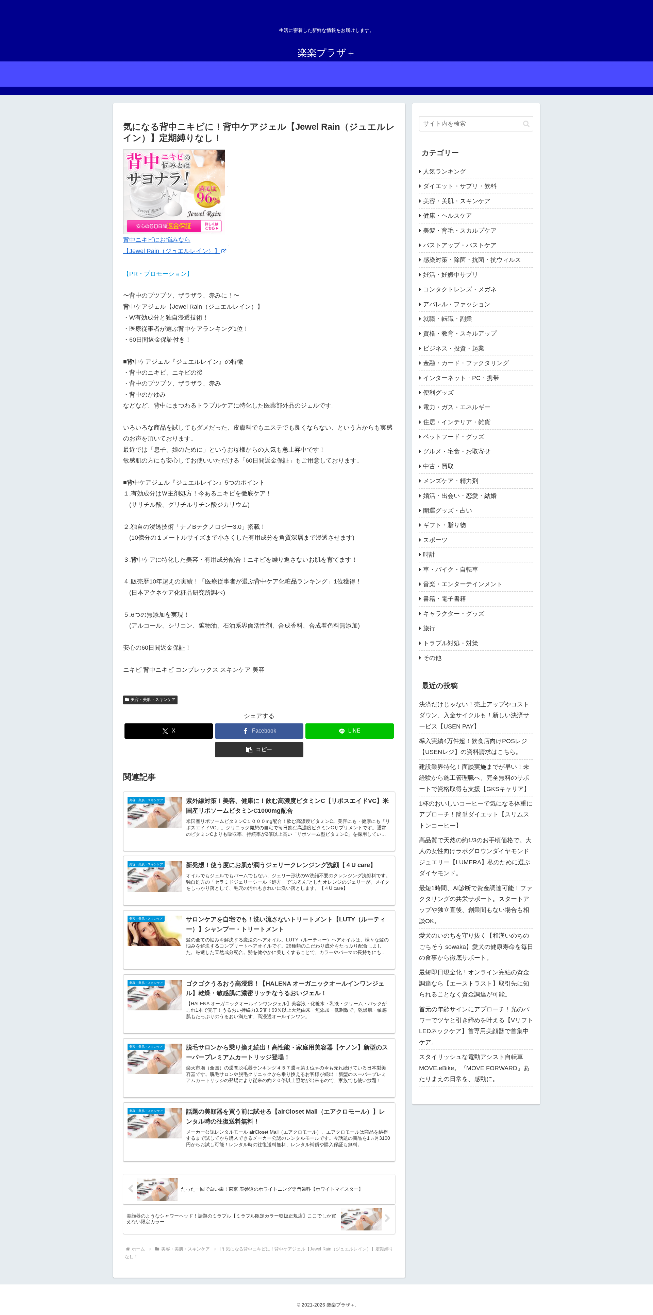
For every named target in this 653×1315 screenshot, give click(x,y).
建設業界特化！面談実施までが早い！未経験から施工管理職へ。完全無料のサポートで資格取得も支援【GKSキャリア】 (474, 777)
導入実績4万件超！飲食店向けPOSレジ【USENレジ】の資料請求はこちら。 (473, 746)
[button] (259, 749)
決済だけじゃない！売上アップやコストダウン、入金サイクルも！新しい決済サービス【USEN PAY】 (474, 715)
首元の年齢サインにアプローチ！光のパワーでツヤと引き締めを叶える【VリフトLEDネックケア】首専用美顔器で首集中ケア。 (476, 1026)
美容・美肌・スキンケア (153, 699)
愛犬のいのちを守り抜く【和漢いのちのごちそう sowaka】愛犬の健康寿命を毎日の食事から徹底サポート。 (476, 946)
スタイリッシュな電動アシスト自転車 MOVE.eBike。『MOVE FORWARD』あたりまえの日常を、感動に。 (474, 1067)
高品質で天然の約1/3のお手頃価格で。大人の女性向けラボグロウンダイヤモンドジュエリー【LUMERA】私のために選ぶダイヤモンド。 (475, 857)
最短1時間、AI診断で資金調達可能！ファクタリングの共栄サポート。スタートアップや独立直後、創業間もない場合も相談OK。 (475, 904)
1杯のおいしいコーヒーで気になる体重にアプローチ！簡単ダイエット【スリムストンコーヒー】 (476, 814)
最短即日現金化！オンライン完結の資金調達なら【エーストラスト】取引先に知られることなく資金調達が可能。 (474, 983)
